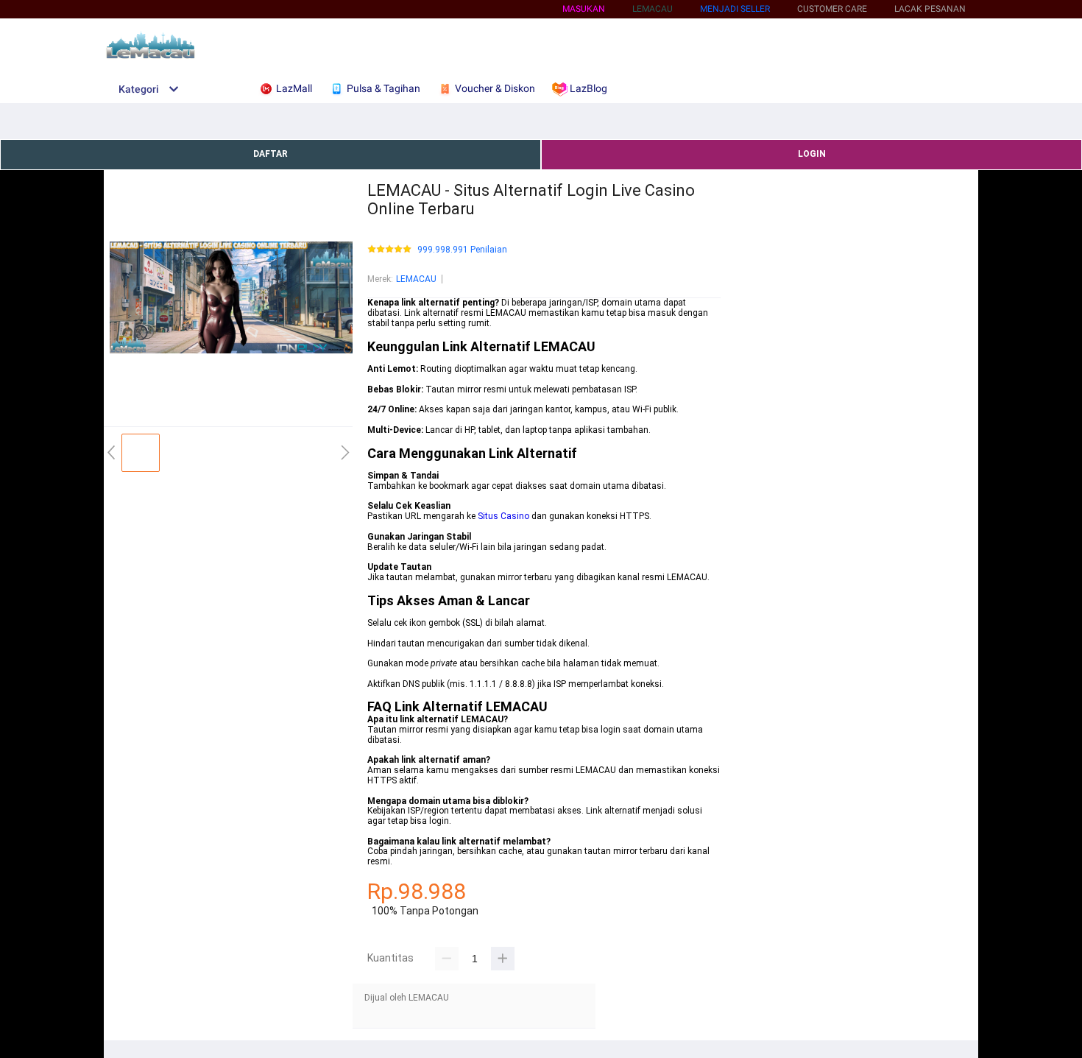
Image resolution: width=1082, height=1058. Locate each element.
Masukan (583, 9)
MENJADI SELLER (735, 9)
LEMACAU (416, 279)
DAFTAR (270, 154)
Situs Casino (503, 516)
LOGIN (812, 154)
